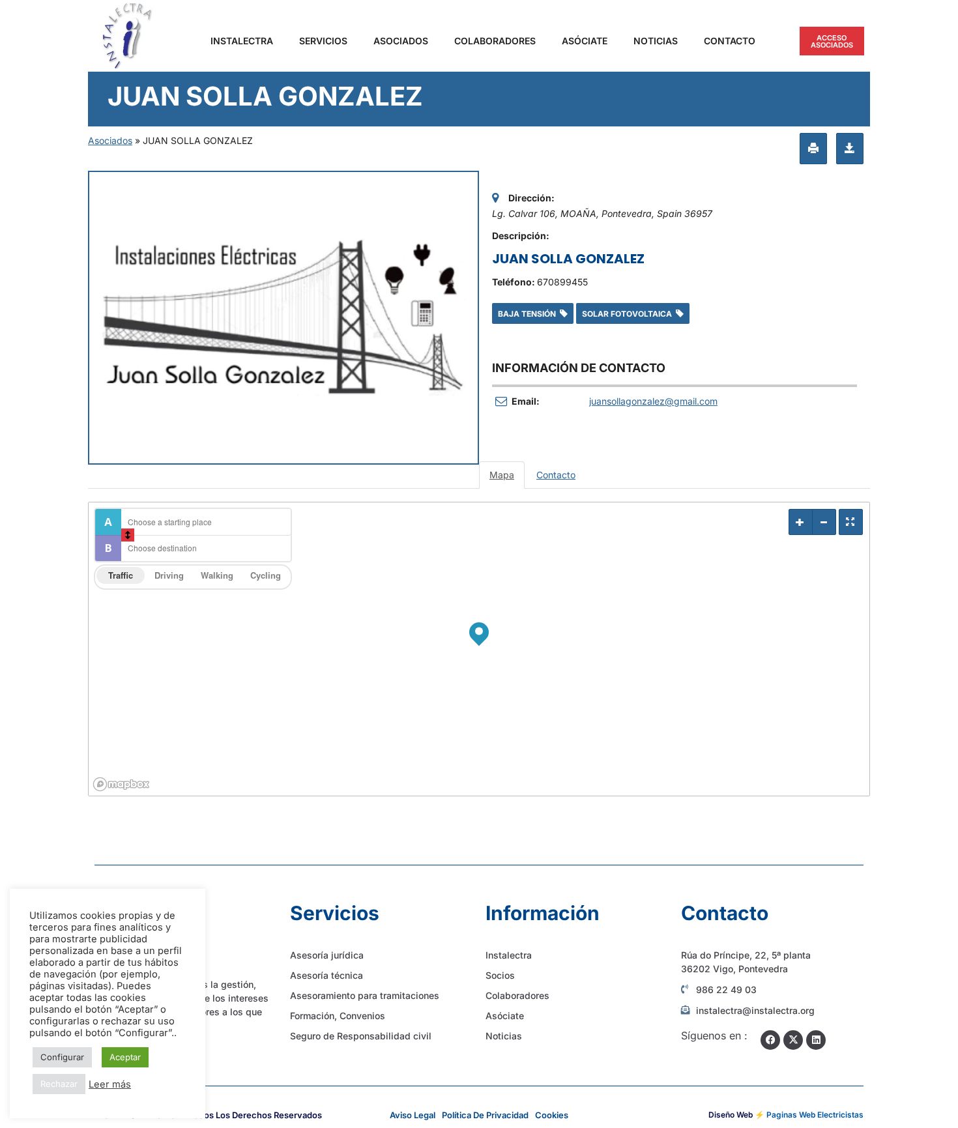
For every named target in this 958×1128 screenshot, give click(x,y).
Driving (169, 575)
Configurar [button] (62, 1057)
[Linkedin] (816, 1040)
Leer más (110, 1084)
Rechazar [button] (59, 1083)
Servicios (323, 40)
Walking (217, 575)
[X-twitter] (793, 1040)
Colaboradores (495, 40)
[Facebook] (770, 1040)
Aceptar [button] (125, 1057)
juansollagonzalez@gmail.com (653, 401)
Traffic (120, 575)
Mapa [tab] (501, 474)
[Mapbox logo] (121, 784)
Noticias (655, 40)
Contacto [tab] (555, 474)
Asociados (400, 40)
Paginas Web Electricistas (815, 1115)
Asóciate (584, 40)
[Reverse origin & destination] (127, 535)
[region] (479, 649)
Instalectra (241, 40)
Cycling (265, 575)
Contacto (729, 40)
